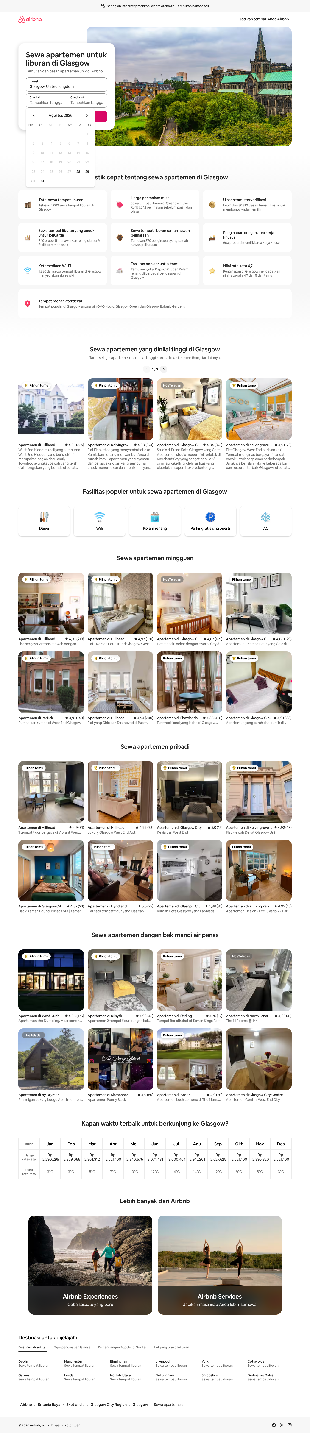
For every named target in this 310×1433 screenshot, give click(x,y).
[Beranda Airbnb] (30, 19)
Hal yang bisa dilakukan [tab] (171, 1347)
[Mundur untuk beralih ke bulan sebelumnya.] (34, 115)
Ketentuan (72, 1425)
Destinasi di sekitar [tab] (32, 1347)
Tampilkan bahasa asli (192, 6)
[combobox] (66, 86)
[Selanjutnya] (163, 369)
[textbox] (46, 102)
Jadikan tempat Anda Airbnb (264, 19)
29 (87, 172)
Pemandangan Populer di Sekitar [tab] (122, 1347)
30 (33, 181)
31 (42, 181)
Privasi (55, 1425)
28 (78, 172)
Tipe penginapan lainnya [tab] (72, 1347)
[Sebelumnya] (146, 369)
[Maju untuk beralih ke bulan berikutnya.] (86, 115)
